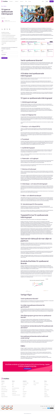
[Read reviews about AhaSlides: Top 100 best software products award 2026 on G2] (7, 408)
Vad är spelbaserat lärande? (6, 33)
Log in (47, 1)
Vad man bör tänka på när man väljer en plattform (9, 39)
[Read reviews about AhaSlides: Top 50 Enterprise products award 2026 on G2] (3, 408)
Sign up (51, 1)
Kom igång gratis (27, 368)
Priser (26, 1)
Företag (29, 1)
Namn (2, 50)
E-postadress (3, 54)
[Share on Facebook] (9, 29)
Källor (3, 44)
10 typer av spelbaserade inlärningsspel (8, 36)
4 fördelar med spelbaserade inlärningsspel (8, 35)
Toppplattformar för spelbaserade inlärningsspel (9, 38)
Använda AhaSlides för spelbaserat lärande (8, 41)
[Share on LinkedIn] (4, 29)
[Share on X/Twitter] (7, 29)
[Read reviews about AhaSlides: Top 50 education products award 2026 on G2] (11, 408)
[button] (11, 1)
